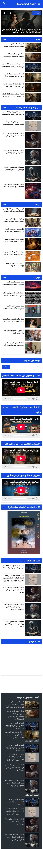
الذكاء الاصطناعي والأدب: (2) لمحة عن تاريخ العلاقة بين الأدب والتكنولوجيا (13, 186)
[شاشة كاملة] (37, 398)
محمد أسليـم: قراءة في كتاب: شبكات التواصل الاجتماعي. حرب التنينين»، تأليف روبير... (14, 757)
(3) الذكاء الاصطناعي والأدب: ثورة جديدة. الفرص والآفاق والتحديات (14, 169)
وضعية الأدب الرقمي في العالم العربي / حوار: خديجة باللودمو (13, 294)
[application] (21, 390)
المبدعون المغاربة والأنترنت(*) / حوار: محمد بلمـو (13, 331)
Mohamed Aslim (26, 4)
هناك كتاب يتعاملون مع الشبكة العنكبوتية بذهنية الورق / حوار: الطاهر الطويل (13, 321)
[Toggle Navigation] (39, 4)
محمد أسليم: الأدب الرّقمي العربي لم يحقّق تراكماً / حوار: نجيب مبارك (14, 308)
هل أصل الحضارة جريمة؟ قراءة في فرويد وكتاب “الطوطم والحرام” (13, 86)
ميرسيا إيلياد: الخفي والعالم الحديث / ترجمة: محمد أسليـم (14, 240)
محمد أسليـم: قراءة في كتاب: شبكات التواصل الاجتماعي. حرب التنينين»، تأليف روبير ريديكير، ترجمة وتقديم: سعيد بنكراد (13, 125)
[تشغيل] (5, 398)
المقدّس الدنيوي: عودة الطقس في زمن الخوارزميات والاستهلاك (13, 65)
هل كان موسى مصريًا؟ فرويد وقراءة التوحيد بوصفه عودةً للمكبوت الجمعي (14, 76)
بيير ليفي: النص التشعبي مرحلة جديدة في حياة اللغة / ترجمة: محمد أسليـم (13, 254)
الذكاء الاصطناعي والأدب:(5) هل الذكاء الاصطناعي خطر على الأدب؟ (13, 135)
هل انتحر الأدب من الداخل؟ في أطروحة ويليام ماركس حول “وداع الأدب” (13, 211)
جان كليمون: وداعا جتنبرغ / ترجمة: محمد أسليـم (15, 264)
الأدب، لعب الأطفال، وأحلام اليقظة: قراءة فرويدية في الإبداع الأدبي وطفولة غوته (14, 46)
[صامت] (33, 398)
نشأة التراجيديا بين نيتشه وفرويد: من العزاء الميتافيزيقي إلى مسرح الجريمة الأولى (13, 56)
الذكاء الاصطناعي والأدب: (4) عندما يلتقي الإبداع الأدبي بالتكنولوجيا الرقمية (14, 152)
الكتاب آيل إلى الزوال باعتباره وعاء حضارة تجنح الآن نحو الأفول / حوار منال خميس (13, 345)
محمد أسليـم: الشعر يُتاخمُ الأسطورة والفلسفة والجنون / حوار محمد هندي (13, 284)
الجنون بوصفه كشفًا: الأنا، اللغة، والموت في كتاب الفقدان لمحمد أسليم (13, 96)
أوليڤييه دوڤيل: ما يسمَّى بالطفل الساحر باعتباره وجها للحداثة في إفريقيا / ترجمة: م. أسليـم (13, 222)
